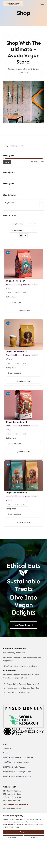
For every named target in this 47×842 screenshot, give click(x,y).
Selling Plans (11, 297)
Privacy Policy (14, 827)
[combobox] (23, 202)
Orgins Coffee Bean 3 (16, 422)
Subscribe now (24, 310)
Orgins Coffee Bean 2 (16, 351)
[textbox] (23, 202)
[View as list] (25, 236)
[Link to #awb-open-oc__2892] (42, 4)
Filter (7, 162)
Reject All (34, 838)
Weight (9, 288)
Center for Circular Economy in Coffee (23, 688)
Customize (12, 838)
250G (9, 293)
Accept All (23, 832)
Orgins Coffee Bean (15, 280)
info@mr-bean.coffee (12, 808)
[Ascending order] (35, 224)
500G (17, 293)
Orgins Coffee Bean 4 (16, 492)
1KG (24, 293)
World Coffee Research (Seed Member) (23, 684)
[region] (23, 827)
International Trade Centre (18, 692)
